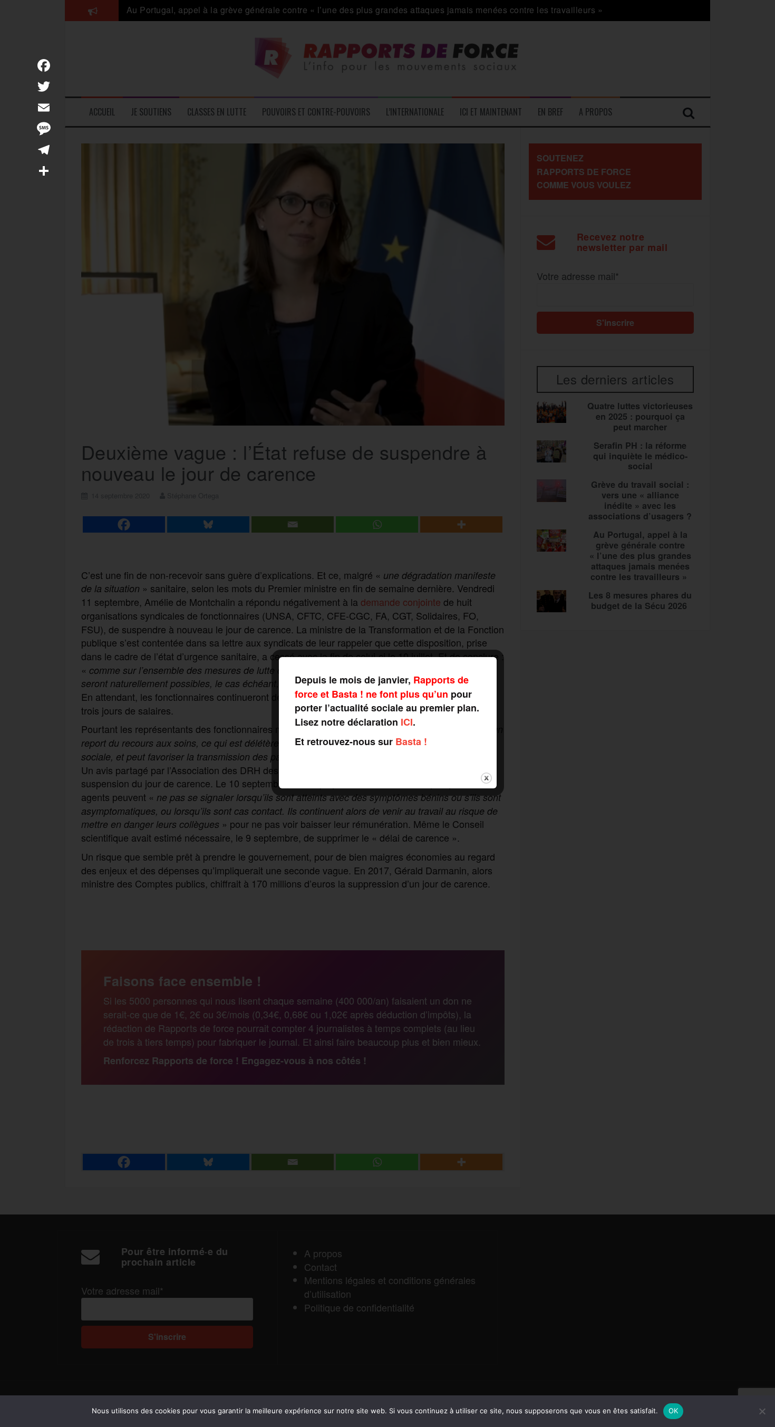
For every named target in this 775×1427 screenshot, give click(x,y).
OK (674, 1410)
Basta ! (411, 741)
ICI (407, 722)
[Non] (762, 1411)
